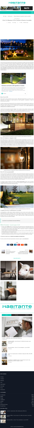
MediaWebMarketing (20, 426)
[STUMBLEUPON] (22, 245)
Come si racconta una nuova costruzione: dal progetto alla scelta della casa (20, 354)
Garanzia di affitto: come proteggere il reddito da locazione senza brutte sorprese (19, 342)
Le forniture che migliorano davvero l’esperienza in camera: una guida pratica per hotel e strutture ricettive (19, 360)
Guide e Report (2, 384)
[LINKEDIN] (15, 245)
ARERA (8, 226)
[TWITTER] (11, 245)
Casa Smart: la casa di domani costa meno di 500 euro (11, 220)
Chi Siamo (2, 376)
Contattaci (2, 378)
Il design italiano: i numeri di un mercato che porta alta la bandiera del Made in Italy (8, 276)
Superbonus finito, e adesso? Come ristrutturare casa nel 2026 (19, 347)
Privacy (1, 387)
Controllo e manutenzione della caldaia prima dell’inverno (12, 338)
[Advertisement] (17, 31)
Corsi (1, 382)
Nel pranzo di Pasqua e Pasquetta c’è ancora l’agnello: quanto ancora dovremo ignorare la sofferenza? (25, 276)
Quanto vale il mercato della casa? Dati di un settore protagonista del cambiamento (8, 297)
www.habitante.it (26, 238)
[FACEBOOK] (8, 245)
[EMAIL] (26, 245)
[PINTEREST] (18, 245)
